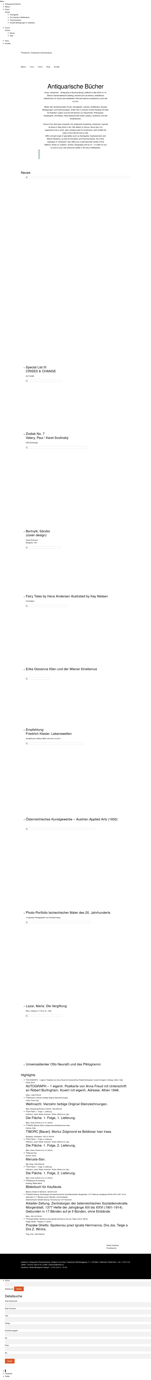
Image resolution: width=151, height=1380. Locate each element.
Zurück (7, 12)
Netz (11, 35)
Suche (7, 1280)
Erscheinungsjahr (11, 1330)
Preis (7, 1345)
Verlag (7, 1323)
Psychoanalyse (15, 20)
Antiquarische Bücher (13, 4)
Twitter (31, 1267)
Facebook (24, 1267)
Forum (7, 28)
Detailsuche (9, 1289)
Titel (6, 1316)
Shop (7, 41)
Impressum (71, 1262)
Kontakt (7, 43)
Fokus (7, 9)
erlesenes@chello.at (56, 1264)
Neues (12, 33)
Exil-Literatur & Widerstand (19, 17)
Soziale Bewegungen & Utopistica (22, 22)
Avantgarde (14, 14)
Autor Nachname (11, 1301)
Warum (7, 6)
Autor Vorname (10, 1308)
